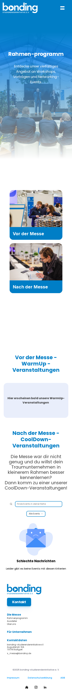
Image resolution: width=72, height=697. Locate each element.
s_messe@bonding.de (19, 653)
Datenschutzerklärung (40, 677)
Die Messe (14, 614)
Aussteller (12, 621)
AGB (62, 677)
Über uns (11, 624)
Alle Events (34, 513)
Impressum (13, 677)
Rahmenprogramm (17, 618)
